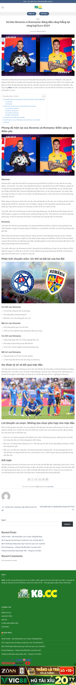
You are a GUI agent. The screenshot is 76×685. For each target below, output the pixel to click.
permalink (50, 486)
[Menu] (2, 7)
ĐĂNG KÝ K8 (6, 613)
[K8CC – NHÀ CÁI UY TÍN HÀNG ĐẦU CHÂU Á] (38, 7)
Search (3, 520)
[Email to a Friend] (39, 479)
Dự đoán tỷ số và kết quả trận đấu (14, 117)
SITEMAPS (5, 627)
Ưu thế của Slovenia (13, 108)
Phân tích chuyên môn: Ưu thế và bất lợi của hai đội (20, 106)
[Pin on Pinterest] (43, 479)
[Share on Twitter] (36, 479)
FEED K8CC (7, 633)
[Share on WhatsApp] (29, 479)
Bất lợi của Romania (13, 115)
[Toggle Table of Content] (43, 96)
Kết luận (6, 122)
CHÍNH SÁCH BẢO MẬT (10, 623)
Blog (38, 19)
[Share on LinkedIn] (47, 479)
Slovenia (9, 101)
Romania (9, 104)
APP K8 (4, 620)
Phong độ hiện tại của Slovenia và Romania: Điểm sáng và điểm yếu (24, 99)
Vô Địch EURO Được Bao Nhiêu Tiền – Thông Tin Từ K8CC (21, 551)
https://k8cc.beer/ (65, 583)
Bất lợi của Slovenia (12, 110)
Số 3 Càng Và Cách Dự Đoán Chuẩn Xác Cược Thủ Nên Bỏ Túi (22, 540)
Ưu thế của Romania (13, 113)
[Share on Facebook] (32, 479)
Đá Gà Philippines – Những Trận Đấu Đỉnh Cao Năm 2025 (21, 547)
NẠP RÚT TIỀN (6, 616)
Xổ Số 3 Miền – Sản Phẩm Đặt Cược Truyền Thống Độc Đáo (21, 537)
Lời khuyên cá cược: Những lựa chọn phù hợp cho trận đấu (22, 120)
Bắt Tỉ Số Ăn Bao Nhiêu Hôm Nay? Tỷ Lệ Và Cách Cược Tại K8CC (23, 544)
